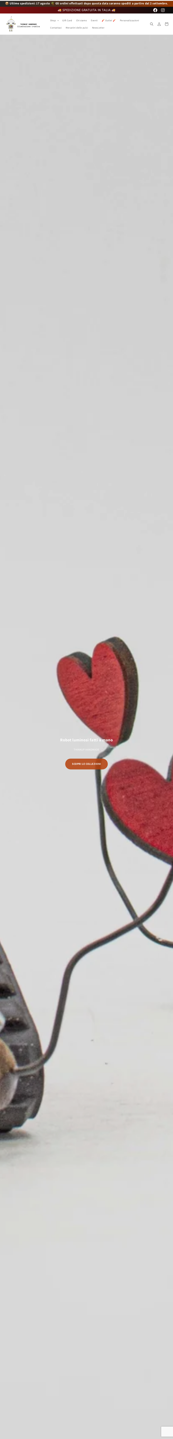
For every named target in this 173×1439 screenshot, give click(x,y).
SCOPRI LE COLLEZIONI (86, 763)
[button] (54, 20)
